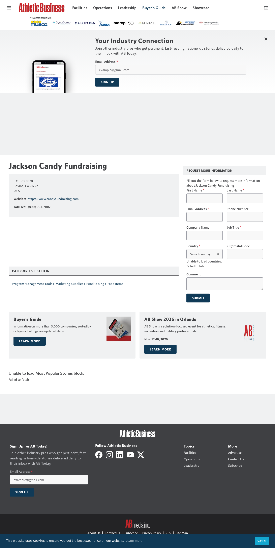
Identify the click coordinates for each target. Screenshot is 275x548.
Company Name (198, 227)
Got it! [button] (262, 540)
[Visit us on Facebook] (98, 454)
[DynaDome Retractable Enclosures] (62, 22)
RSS (168, 533)
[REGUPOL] (147, 23)
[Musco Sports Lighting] (39, 23)
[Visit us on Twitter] (140, 454)
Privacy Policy (151, 533)
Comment (193, 274)
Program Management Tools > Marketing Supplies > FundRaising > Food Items (67, 283)
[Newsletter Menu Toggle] (266, 7)
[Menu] (9, 7)
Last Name (235, 190)
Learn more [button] (134, 540)
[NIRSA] (104, 23)
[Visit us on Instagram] (109, 454)
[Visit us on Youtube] (130, 454)
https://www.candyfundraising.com (53, 199)
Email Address (106, 61)
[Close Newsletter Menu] (265, 38)
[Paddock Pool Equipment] (166, 23)
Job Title (234, 227)
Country (193, 246)
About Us (93, 533)
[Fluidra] (85, 23)
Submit (198, 298)
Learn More (29, 341)
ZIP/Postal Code (238, 246)
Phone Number (237, 208)
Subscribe (131, 533)
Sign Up (107, 82)
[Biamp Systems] (124, 22)
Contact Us (112, 533)
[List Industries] (186, 22)
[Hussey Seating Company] (209, 22)
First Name (195, 190)
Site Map (182, 533)
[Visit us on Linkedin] (119, 454)
